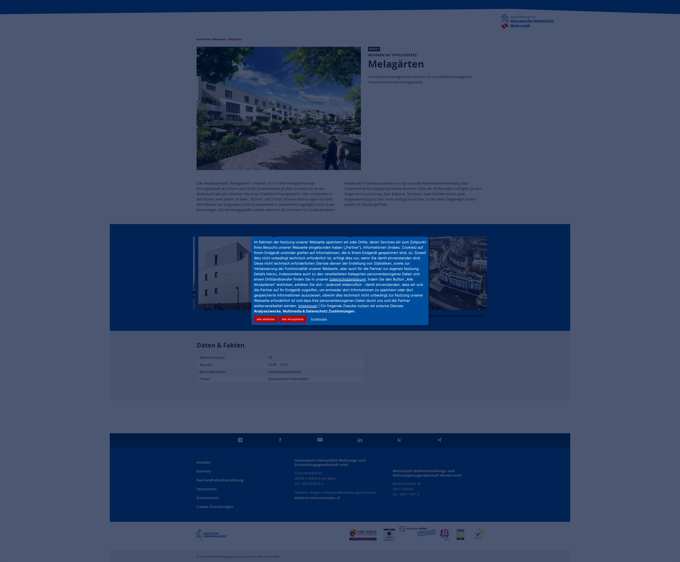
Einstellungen (319, 319)
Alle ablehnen (266, 319)
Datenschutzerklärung (347, 279)
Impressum (307, 305)
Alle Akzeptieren (293, 319)
